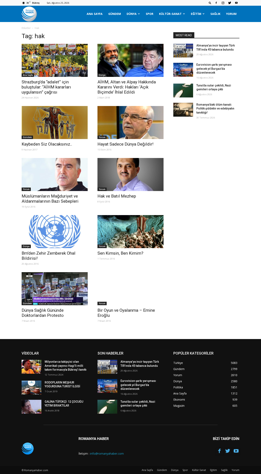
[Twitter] (230, 3)
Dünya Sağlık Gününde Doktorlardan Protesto (43, 313)
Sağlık (215, 14)
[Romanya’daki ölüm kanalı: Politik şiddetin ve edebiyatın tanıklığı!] (183, 110)
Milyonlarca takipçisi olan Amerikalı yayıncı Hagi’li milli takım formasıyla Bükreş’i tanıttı (65, 365)
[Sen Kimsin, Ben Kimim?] (130, 231)
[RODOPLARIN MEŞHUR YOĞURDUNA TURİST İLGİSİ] (31, 387)
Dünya (132, 14)
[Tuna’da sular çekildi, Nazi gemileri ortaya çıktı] (183, 90)
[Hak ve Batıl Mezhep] (130, 174)
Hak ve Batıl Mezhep (116, 196)
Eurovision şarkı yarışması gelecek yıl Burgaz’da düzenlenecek (214, 68)
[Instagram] (223, 3)
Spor (149, 14)
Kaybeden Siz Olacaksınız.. (47, 144)
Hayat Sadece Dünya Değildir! (125, 144)
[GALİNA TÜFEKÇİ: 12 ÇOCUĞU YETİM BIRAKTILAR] (31, 407)
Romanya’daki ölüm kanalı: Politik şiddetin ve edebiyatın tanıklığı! (215, 108)
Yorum (231, 14)
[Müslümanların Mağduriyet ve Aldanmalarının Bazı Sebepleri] (55, 174)
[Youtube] (236, 3)
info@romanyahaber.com (107, 453)
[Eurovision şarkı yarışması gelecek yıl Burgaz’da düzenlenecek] (183, 70)
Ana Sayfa (95, 14)
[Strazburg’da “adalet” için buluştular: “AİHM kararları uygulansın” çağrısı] (55, 60)
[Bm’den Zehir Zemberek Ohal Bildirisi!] (55, 231)
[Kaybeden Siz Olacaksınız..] (55, 122)
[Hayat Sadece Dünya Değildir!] (130, 122)
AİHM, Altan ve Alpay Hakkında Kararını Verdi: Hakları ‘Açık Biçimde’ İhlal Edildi (126, 87)
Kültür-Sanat (170, 14)
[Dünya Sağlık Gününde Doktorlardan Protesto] (55, 288)
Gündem (114, 14)
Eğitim (196, 14)
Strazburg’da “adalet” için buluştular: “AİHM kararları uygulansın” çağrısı (46, 87)
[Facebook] (216, 3)
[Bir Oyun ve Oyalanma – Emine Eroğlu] (130, 288)
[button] (210, 2)
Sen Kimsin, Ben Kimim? (120, 253)
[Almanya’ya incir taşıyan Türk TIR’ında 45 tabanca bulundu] (183, 50)
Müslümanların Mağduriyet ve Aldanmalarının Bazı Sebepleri (50, 199)
